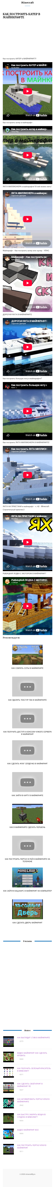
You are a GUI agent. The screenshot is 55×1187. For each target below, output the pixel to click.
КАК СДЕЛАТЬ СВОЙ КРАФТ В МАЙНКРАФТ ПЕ (30, 1084)
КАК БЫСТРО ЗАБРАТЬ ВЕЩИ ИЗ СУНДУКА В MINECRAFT (31, 1115)
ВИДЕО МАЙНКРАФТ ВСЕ (28, 1130)
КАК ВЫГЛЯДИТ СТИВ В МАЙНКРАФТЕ (33, 1037)
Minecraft (27, 2)
